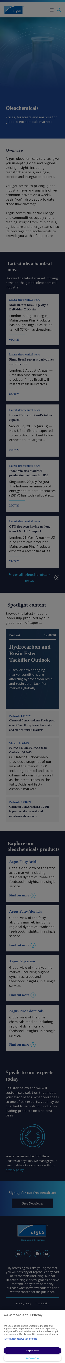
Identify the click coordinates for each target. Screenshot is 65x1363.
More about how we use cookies (21, 1339)
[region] (32, 1336)
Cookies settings (32, 1358)
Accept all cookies (32, 1351)
